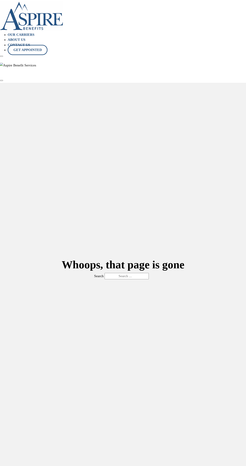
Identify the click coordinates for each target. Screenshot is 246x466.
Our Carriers (21, 35)
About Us (16, 40)
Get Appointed (27, 50)
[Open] (1, 56)
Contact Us (98, 72)
